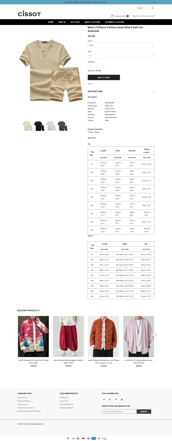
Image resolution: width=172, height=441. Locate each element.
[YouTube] (122, 399)
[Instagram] (110, 399)
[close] (153, 2)
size (90, 51)
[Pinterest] (116, 399)
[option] (51, 70)
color (90, 41)
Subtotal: (91, 71)
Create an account (147, 16)
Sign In (135, 16)
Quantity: (91, 62)
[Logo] (29, 13)
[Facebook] (104, 399)
